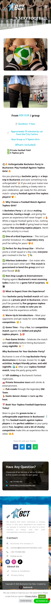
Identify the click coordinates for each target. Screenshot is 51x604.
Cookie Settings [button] (25, 601)
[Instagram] (14, 561)
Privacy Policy (31, 596)
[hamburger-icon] (46, 7)
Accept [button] (42, 596)
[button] (15, 446)
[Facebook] (7, 561)
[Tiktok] (20, 561)
